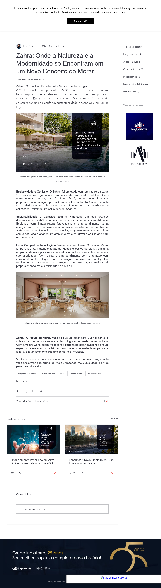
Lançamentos (22, 381)
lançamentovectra (27, 373)
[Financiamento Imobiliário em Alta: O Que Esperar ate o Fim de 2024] (33, 439)
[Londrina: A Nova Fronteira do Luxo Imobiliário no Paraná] (91, 439)
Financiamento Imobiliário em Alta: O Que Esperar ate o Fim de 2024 (32, 461)
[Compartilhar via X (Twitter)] (25, 391)
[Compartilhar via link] (40, 391)
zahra (63, 373)
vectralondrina (48, 373)
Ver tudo (114, 418)
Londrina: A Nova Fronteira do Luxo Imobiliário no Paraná (91, 461)
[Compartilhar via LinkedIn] (33, 391)
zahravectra (76, 373)
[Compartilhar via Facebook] (17, 391)
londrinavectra (94, 373)
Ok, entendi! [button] (80, 21)
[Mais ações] (107, 46)
